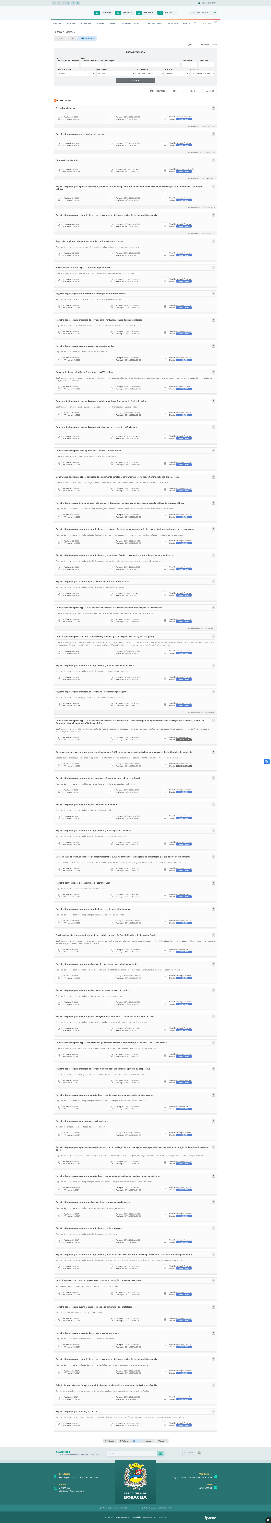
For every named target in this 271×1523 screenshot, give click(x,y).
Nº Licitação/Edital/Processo (68, 59)
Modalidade (101, 69)
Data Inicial (187, 60)
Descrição (109, 60)
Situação (168, 69)
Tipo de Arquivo (64, 69)
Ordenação (195, 69)
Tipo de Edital (142, 69)
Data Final (203, 60)
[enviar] (160, 1453)
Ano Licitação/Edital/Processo (92, 59)
